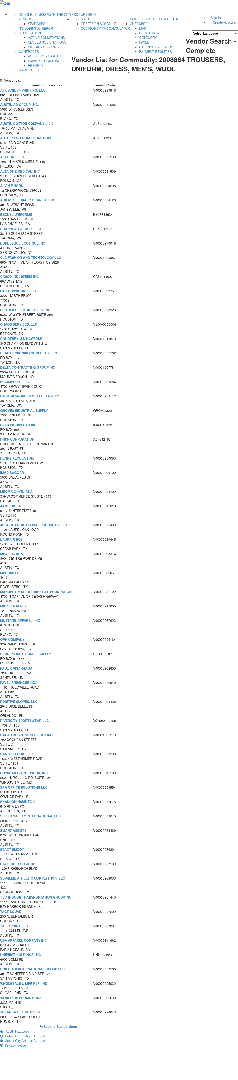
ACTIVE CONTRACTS (44, 56)
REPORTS (35, 65)
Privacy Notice (14, 1045)
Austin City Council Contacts (24, 1040)
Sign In (216, 17)
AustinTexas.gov (17, 1031)
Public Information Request (24, 1036)
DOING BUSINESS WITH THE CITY (45, 14)
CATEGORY (148, 37)
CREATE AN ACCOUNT (98, 23)
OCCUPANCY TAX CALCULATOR (105, 28)
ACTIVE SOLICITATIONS (46, 37)
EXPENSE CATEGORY (156, 46)
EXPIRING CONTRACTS (46, 60)
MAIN (85, 19)
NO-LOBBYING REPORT (37, 28)
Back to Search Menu (60, 1026)
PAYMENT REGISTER (155, 51)
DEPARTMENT (150, 33)
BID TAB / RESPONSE (44, 46)
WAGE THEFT (29, 70)
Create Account (224, 22)
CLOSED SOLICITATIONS (47, 42)
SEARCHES (36, 23)
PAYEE (144, 42)
